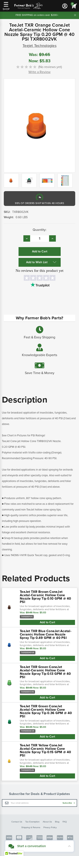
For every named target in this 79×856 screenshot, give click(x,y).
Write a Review (39, 72)
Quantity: (39, 230)
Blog (57, 822)
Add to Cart (47, 622)
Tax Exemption (32, 822)
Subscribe (68, 803)
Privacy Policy (50, 827)
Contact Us (16, 822)
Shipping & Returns (30, 827)
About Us (47, 822)
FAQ (65, 822)
